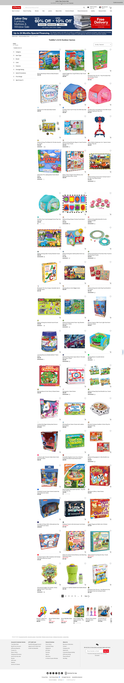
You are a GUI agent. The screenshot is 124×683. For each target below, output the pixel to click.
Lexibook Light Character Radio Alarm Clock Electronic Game (48, 457)
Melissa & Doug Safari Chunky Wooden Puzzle (48, 253)
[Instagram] (50, 673)
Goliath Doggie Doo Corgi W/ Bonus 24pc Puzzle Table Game (74, 74)
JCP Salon (48, 650)
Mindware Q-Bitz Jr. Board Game (96, 491)
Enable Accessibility (118, 2)
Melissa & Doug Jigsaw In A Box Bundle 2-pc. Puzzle (98, 457)
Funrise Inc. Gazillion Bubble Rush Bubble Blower (75, 587)
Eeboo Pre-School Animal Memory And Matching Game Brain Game (74, 555)
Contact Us (13, 650)
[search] (84, 7)
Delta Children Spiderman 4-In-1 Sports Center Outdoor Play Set (99, 143)
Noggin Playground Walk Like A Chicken (97, 524)
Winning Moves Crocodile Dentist (96, 357)
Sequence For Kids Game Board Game (46, 109)
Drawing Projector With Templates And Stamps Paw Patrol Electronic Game (48, 557)
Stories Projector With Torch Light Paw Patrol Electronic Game (99, 323)
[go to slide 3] (61, 4)
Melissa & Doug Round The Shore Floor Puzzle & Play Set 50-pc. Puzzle (99, 254)
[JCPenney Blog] (62, 673)
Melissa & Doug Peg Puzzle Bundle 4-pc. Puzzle (99, 391)
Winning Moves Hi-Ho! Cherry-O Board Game (48, 391)
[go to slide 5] (64, 4)
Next (86, 596)
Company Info (66, 648)
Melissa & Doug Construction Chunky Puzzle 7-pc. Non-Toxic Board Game (99, 177)
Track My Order (15, 644)
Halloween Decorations (57, 637)
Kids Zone (48, 656)
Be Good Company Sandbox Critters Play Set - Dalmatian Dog (99, 425)
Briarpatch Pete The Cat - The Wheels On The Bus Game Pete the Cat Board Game (99, 590)
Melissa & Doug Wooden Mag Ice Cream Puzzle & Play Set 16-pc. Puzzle (74, 143)
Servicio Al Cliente (15, 664)
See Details (97, 655)
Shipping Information (16, 654)
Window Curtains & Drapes (47, 637)
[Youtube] (59, 673)
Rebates (13, 662)
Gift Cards (13, 660)
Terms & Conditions (53, 679)
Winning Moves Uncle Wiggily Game (71, 288)
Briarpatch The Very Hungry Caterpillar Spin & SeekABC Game (48, 288)
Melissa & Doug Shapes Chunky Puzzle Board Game (74, 219)
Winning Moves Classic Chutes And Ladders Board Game (73, 425)
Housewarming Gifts (23, 637)
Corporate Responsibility (69, 652)
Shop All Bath (38, 637)
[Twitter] (47, 673)
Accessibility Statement (77, 677)
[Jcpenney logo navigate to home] (16, 7)
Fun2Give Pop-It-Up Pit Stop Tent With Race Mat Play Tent (74, 110)
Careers (65, 646)
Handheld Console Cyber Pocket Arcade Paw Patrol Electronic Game (48, 492)
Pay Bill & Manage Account (34, 644)
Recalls (13, 658)
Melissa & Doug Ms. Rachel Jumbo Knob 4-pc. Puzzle (74, 254)
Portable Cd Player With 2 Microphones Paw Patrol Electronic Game (48, 524)
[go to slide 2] (60, 4)
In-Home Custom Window (52, 658)
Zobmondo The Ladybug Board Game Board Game (48, 175)
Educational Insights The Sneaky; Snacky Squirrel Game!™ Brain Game (47, 588)
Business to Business (68, 644)
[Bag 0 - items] (110, 7)
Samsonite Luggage (32, 637)
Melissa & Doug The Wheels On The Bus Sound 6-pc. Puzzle (49, 143)
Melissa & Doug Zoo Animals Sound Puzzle (47, 322)
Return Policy (14, 652)
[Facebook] (53, 673)
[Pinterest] (56, 673)
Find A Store (48, 644)
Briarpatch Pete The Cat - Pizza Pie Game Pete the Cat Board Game (99, 76)
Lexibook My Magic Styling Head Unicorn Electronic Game (47, 425)
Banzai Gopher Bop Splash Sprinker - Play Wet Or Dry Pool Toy (74, 490)
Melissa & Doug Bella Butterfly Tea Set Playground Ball (97, 219)
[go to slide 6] (65, 4)
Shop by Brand (66, 656)
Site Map (65, 658)
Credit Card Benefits (33, 648)
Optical (47, 654)
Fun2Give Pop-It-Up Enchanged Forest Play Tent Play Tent (49, 219)
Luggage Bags (66, 637)
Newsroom (65, 650)
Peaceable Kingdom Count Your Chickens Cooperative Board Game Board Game (73, 457)
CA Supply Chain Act (66, 677)
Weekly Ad (48, 648)
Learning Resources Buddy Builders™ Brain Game (47, 355)
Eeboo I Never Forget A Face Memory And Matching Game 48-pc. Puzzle (73, 175)
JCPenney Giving (67, 654)
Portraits (48, 652)
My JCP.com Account (16, 646)
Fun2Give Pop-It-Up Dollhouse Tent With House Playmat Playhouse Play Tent (99, 110)
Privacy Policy (45, 677)
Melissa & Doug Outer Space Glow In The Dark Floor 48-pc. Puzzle (74, 357)
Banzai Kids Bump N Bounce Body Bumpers (48, 73)
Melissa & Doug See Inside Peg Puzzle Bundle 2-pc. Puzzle (99, 288)
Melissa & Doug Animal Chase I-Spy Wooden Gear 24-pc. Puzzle (73, 323)
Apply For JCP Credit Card (34, 646)
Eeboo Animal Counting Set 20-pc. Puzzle (98, 554)
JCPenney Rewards (15, 648)
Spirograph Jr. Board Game (69, 391)
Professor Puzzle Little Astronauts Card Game (74, 524)
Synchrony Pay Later (16, 656)
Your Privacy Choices (53, 677)
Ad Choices (60, 679)
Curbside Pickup (49, 646)
